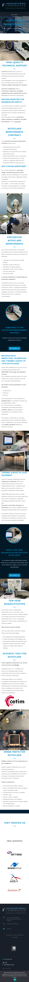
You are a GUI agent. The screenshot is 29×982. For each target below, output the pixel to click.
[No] (27, 976)
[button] (1, 865)
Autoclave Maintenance (19, 28)
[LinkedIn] (6, 962)
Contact (9, 929)
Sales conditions (6, 968)
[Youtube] (4, 962)
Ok (15, 979)
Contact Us (15, 348)
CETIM (17, 665)
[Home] (4, 28)
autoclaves (17, 121)
